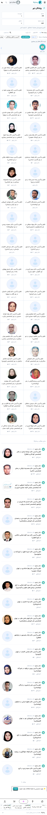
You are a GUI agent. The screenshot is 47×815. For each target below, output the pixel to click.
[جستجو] (6, 2)
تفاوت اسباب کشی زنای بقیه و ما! (17, 807)
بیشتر (24, 782)
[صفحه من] (5, 801)
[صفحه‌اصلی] (42, 801)
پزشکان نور (25, 37)
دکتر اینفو (39, 73)
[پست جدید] (23, 801)
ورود (15, 789)
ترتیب (27, 32)
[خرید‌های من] (14, 801)
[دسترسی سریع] (32, 801)
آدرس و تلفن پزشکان (12, 37)
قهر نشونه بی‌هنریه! (36, 807)
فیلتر (34, 32)
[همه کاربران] (1, 48)
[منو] (45, 2)
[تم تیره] (2, 2)
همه (33, 37)
